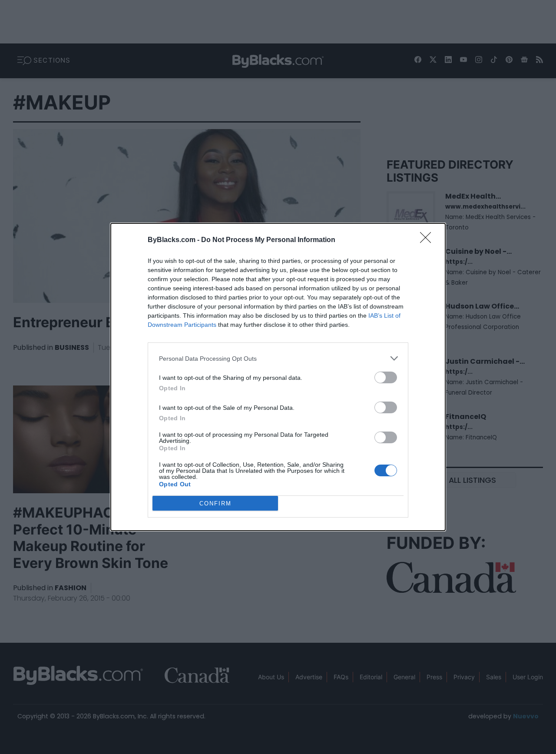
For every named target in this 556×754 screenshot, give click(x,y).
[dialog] (278, 377)
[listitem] (278, 358)
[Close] (428, 240)
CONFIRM (215, 503)
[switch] (385, 377)
